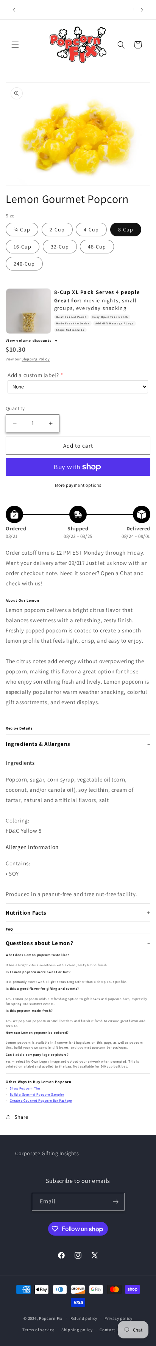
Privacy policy (119, 1318)
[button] (15, 44)
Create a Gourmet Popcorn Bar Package (41, 1100)
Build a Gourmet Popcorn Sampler (37, 1094)
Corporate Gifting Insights (47, 1153)
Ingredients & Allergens (38, 743)
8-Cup (125, 229)
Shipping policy (77, 1329)
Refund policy (83, 1318)
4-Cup (91, 229)
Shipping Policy (36, 359)
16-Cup (22, 246)
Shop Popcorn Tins (25, 1088)
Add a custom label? (33, 375)
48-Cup (97, 246)
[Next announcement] (142, 10)
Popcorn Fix (50, 1318)
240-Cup (24, 263)
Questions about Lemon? (39, 943)
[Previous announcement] (14, 10)
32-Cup (60, 246)
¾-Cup (22, 229)
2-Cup (57, 229)
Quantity (15, 408)
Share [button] (21, 1116)
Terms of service (38, 1329)
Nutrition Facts (26, 912)
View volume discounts (29, 340)
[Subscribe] (116, 1202)
